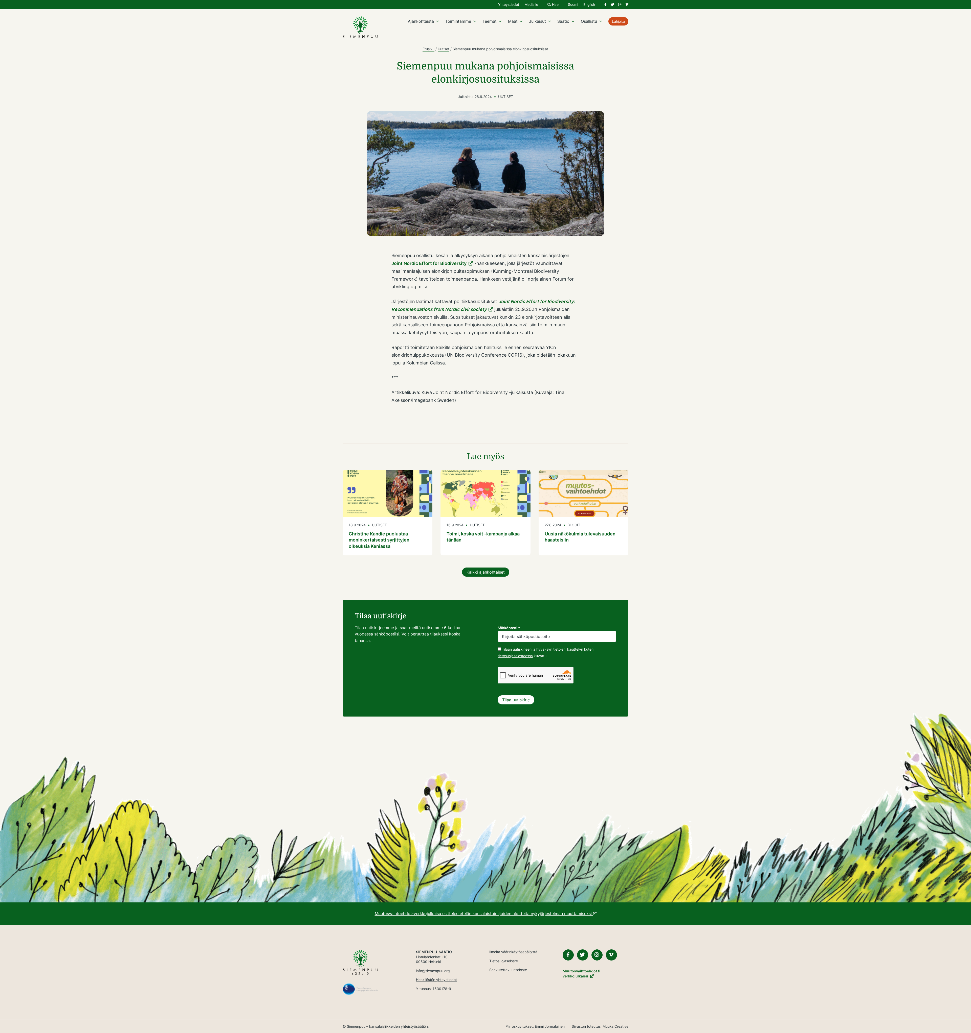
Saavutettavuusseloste (508, 970)
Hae (555, 5)
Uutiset (443, 49)
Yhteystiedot (508, 5)
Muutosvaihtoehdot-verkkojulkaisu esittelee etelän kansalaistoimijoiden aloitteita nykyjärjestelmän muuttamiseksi (484, 913)
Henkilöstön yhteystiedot (436, 979)
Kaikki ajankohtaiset (486, 572)
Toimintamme (458, 21)
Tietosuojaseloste (503, 961)
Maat (513, 21)
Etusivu (428, 49)
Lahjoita (618, 21)
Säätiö (563, 21)
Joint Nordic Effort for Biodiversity (429, 263)
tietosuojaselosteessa (515, 656)
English (589, 5)
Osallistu (589, 21)
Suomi (573, 5)
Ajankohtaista (421, 21)
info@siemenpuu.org (433, 971)
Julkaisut (537, 21)
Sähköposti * (509, 628)
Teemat (489, 21)
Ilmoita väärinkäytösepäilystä (513, 952)
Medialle (531, 5)
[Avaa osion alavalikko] (437, 21)
